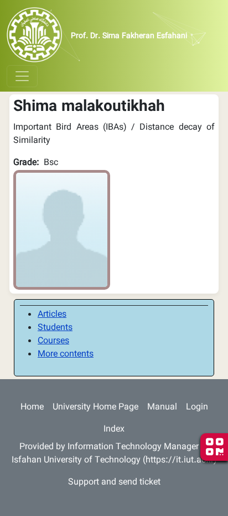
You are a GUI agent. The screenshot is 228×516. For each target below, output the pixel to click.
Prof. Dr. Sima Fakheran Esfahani (129, 36)
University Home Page (95, 407)
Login (197, 407)
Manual (162, 407)
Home (32, 407)
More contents (66, 354)
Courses (53, 341)
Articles (52, 315)
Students (55, 328)
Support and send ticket (114, 483)
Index (114, 430)
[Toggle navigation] (22, 76)
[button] (61, 230)
